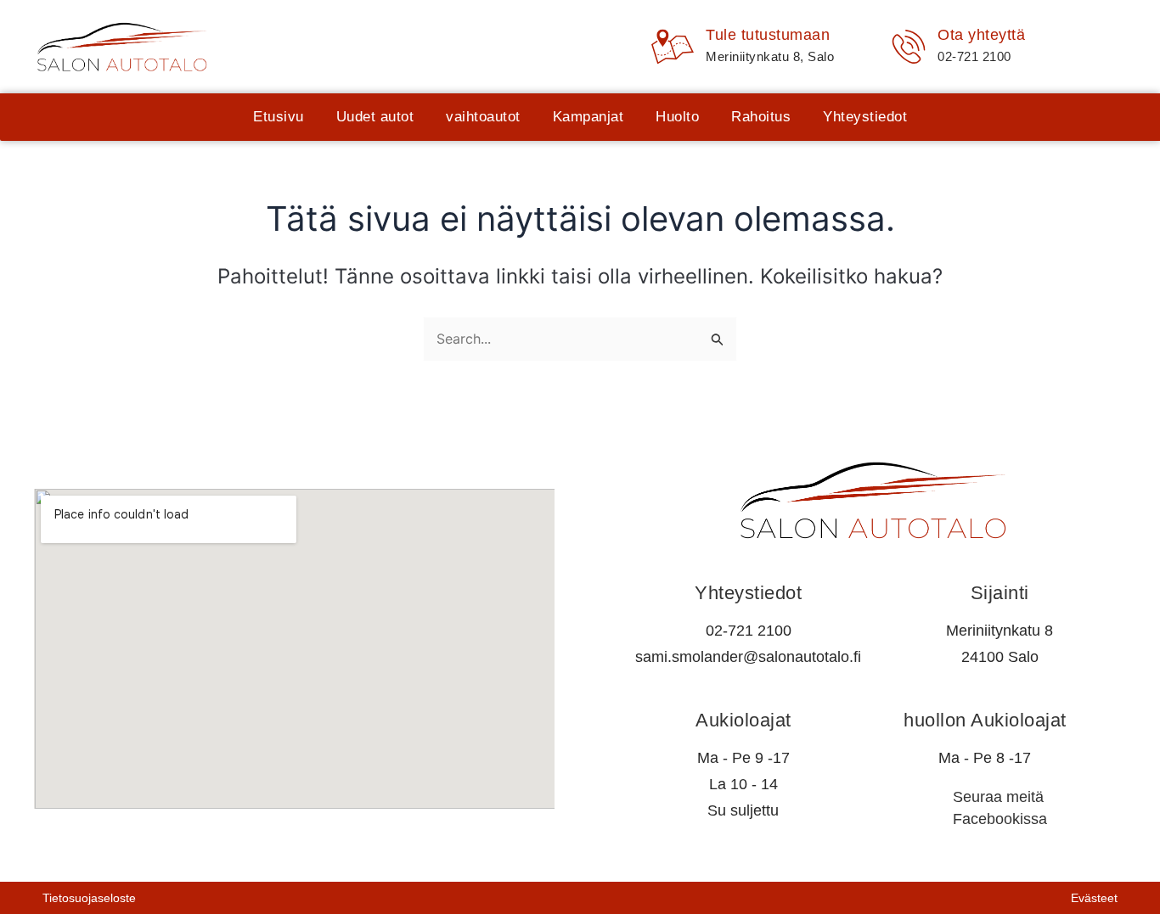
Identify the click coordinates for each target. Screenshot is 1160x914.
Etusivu (278, 117)
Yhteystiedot (865, 117)
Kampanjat (588, 117)
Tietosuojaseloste (89, 898)
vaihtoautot (483, 117)
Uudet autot (375, 117)
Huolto (677, 117)
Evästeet (1094, 898)
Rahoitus (761, 117)
